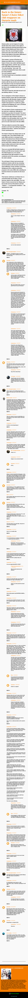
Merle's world (9, 397)
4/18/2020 (18, 897)
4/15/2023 (14, 933)
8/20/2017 (18, 282)
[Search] (26, 2)
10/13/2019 (13, 906)
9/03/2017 (17, 463)
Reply (8, 248)
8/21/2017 (18, 213)
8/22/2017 (18, 221)
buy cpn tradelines (10, 938)
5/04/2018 (14, 880)
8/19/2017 (14, 208)
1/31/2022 (13, 920)
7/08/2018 (17, 684)
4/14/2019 (13, 567)
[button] (2, 25)
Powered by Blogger (15, 993)
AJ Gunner (13, 376)
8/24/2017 (18, 243)
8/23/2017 (18, 622)
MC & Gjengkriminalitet (11, 251)
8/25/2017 (19, 872)
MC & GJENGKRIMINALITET (12, 2)
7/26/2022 (18, 924)
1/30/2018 (15, 675)
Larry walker (9, 933)
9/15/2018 (17, 842)
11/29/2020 (18, 376)
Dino (12, 675)
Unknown (8, 260)
